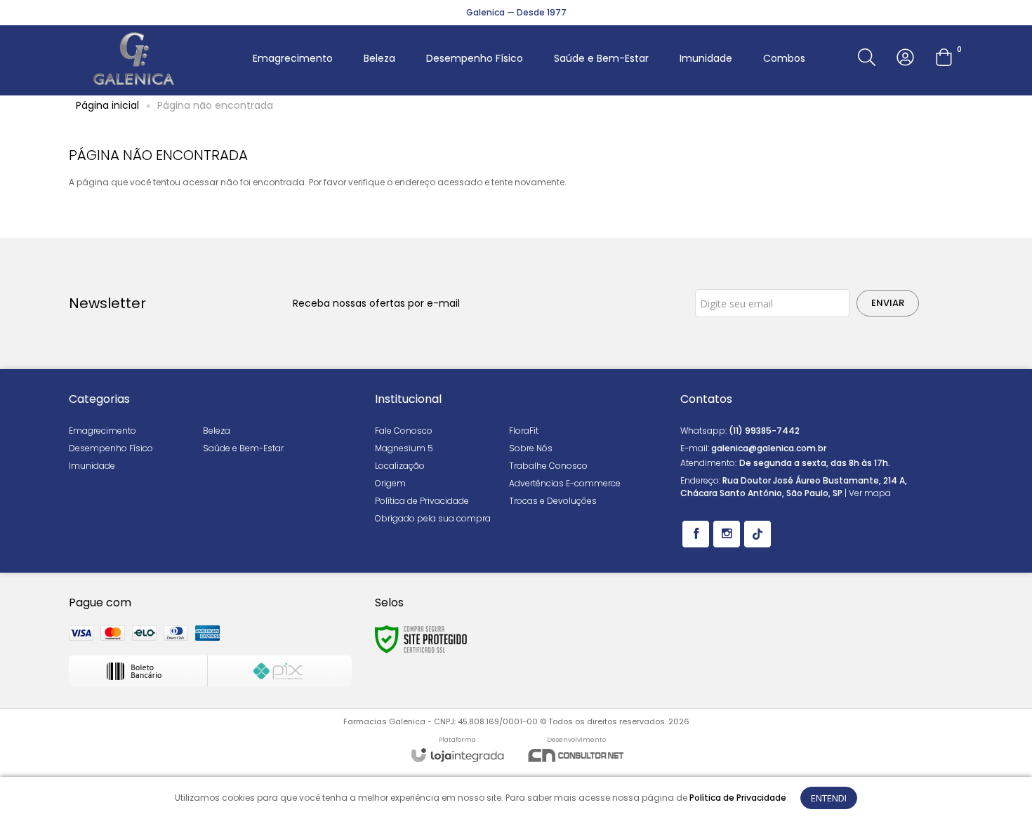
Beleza (216, 431)
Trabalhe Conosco (548, 466)
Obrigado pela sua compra (433, 518)
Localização (400, 466)
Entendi (829, 798)
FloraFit (523, 431)
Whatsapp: (740, 431)
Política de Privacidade (422, 501)
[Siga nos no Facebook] (696, 534)
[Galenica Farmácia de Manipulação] (134, 58)
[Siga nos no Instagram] (727, 534)
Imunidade (92, 466)
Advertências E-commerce (565, 483)
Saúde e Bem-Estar (243, 448)
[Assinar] (887, 303)
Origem (390, 483)
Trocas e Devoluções (553, 501)
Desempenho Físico (111, 448)
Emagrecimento (102, 431)
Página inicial (107, 105)
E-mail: (753, 448)
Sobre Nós (531, 448)
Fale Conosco (403, 431)
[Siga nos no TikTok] (757, 534)
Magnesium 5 (404, 448)
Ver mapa (870, 493)
